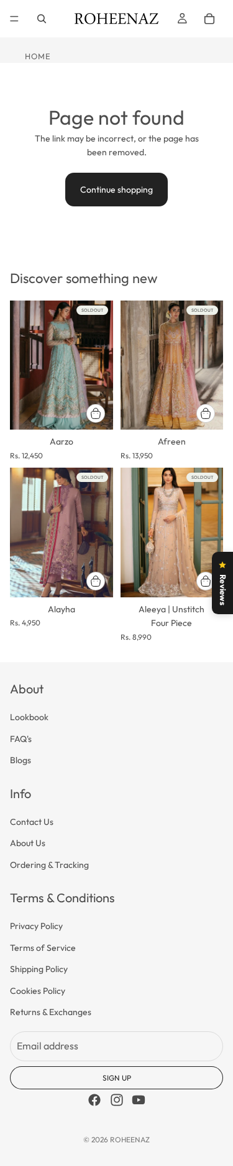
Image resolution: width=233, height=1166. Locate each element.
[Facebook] (94, 1100)
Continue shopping (116, 189)
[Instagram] (116, 1100)
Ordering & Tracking (49, 864)
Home (38, 56)
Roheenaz (130, 1139)
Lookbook (29, 717)
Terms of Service (43, 947)
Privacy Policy (36, 926)
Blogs (20, 760)
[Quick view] (95, 413)
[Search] (41, 18)
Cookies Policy (37, 990)
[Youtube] (138, 1100)
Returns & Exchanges (50, 1012)
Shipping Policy (39, 969)
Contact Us (31, 821)
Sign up (117, 1078)
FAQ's (21, 738)
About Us (27, 843)
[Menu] (14, 18)
